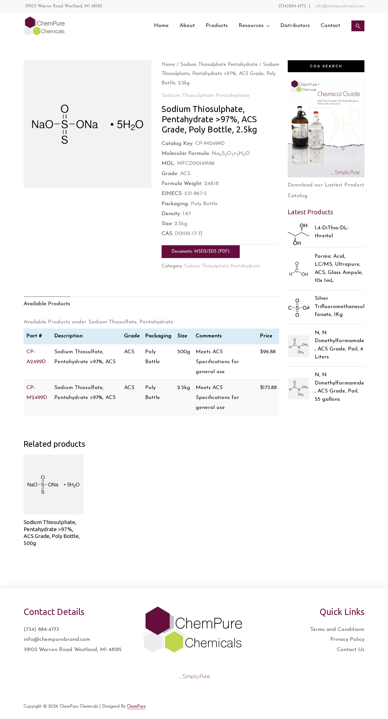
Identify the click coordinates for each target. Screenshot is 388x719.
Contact (330, 25)
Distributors (295, 25)
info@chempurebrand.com (340, 6)
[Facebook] (325, 708)
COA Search (326, 66)
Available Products (47, 304)
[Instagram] (350, 708)
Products (217, 25)
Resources (251, 25)
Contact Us (350, 649)
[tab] (47, 303)
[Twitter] (337, 708)
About (187, 25)
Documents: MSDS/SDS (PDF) (201, 252)
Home (161, 25)
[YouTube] (362, 708)
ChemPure (136, 707)
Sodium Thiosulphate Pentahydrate (219, 64)
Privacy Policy (347, 639)
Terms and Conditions (337, 629)
